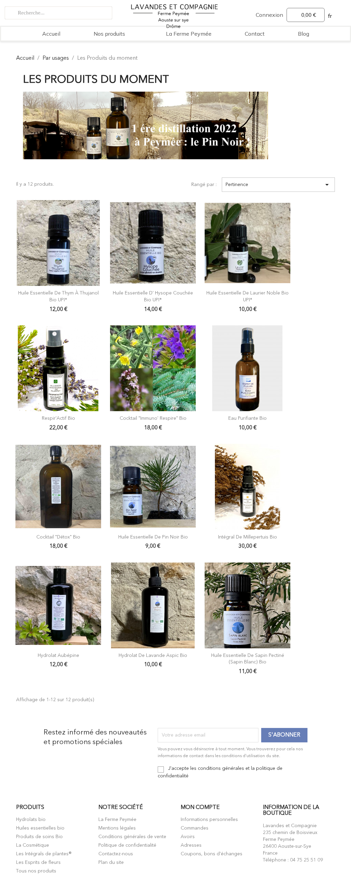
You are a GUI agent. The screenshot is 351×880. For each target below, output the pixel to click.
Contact (255, 33)
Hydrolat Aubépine (58, 655)
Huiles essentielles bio (40, 828)
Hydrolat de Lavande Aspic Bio (153, 655)
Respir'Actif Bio (58, 418)
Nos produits (109, 33)
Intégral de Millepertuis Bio (247, 537)
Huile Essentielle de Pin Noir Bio (153, 537)
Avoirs (188, 836)
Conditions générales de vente (132, 836)
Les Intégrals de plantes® (44, 854)
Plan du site (111, 862)
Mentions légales (117, 828)
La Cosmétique (32, 845)
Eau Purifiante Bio (247, 418)
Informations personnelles (209, 819)
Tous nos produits (36, 871)
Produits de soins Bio (39, 836)
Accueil (51, 33)
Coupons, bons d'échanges (211, 854)
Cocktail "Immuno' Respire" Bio (153, 418)
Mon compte (200, 807)
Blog (303, 33)
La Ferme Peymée (188, 33)
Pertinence (278, 185)
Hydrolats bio (31, 819)
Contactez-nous (115, 854)
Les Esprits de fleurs (38, 862)
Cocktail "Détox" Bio (58, 537)
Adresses (191, 845)
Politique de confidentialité (127, 845)
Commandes (194, 828)
